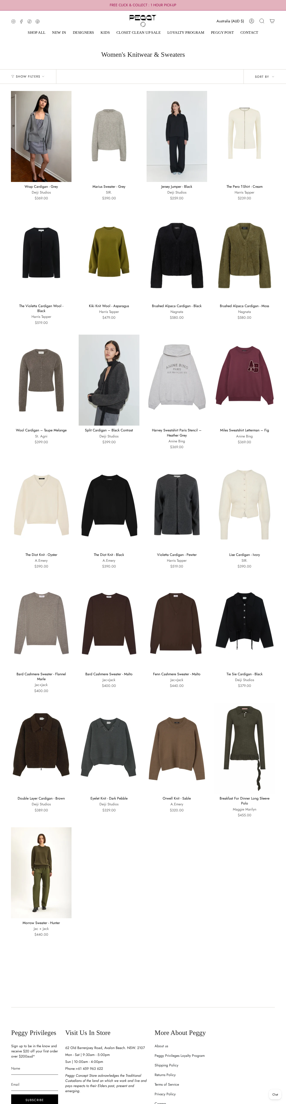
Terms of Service (167, 1084)
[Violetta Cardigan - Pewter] (177, 504)
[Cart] (272, 21)
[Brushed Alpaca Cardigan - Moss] (244, 255)
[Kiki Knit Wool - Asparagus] (109, 255)
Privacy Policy (165, 1094)
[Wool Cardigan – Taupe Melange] (41, 380)
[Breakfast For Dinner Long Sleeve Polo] (244, 748)
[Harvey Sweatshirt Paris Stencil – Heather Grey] (177, 380)
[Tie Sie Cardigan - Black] (244, 623)
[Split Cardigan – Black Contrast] (109, 380)
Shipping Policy (166, 1065)
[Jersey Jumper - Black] (177, 136)
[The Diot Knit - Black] (109, 504)
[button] (36, 33)
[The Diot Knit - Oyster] (41, 504)
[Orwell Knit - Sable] (177, 748)
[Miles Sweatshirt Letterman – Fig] (244, 380)
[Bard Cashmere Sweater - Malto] (109, 623)
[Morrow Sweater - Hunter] (41, 872)
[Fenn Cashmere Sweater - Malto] (177, 623)
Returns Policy (165, 1074)
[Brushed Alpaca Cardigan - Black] (177, 255)
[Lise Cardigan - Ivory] (244, 504)
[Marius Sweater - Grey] (109, 136)
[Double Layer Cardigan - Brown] (41, 748)
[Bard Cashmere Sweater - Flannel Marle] (41, 623)
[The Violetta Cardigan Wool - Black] (41, 255)
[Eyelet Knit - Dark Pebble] (109, 748)
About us (161, 1046)
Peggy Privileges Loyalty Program (180, 1055)
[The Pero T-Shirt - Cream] (244, 136)
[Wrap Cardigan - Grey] (41, 136)
